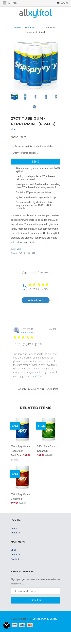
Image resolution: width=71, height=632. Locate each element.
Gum (19, 249)
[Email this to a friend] (33, 253)
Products (30, 27)
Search (14, 528)
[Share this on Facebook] (24, 253)
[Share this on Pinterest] (28, 253)
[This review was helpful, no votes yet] (48, 388)
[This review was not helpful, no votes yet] (54, 388)
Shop (13, 550)
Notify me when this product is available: (32, 146)
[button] (6, 625)
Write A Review (35, 300)
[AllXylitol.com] (35, 13)
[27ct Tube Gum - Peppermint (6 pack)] (35, 65)
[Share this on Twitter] (20, 253)
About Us (15, 532)
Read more (38, 376)
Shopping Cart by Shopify (45, 619)
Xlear (13, 129)
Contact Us (16, 559)
